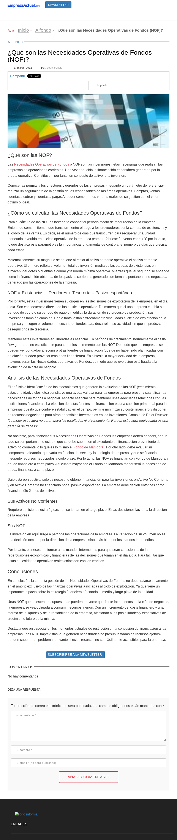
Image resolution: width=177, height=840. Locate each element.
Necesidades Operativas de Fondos (41, 164)
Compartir (17, 76)
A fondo (43, 30)
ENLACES (19, 824)
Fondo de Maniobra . (89, 447)
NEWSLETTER (58, 4)
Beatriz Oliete (54, 67)
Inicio (23, 30)
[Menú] (164, 14)
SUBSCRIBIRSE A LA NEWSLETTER (75, 654)
